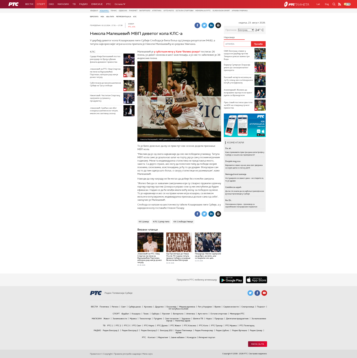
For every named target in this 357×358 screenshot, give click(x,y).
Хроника (148, 306)
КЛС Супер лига (161, 221)
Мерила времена (187, 306)
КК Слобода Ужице (183, 221)
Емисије (97, 4)
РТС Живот (175, 325)
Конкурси (191, 337)
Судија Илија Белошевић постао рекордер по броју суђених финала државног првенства (105, 59)
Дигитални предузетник (237, 318)
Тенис (114, 10)
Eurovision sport (221, 10)
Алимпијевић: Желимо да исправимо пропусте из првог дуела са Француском (238, 93)
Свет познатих (172, 318)
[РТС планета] (296, 4)
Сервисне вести (231, 306)
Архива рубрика (240, 10)
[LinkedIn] (211, 25)
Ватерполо (144, 10)
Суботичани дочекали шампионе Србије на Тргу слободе (105, 84)
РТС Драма (162, 325)
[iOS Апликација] (245, 125)
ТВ (74, 4)
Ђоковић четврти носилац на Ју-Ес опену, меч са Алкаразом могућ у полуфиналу (238, 80)
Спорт (41, 4)
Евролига (94, 17)
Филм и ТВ (198, 318)
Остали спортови (184, 10)
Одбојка (123, 10)
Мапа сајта (257, 344)
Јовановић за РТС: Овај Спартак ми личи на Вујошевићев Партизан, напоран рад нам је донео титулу (105, 73)
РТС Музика (231, 325)
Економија (171, 306)
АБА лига (110, 17)
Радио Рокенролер (204, 330)
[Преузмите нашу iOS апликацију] (256, 279)
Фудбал (94, 10)
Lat (318, 4)
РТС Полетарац (246, 325)
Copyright (107, 354)
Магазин (63, 4)
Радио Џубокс (222, 330)
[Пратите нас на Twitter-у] (250, 293)
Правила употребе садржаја (127, 354)
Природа (218, 318)
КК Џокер (144, 221)
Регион (115, 306)
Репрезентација (123, 17)
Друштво (159, 306)
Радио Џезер (256, 330)
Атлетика (156, 10)
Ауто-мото (168, 10)
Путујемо (158, 318)
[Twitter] (204, 25)
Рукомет (133, 10)
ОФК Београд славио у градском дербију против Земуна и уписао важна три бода (236, 55)
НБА (102, 17)
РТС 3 (127, 325)
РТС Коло (203, 325)
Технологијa (145, 318)
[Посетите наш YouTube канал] (264, 293)
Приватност (96, 354)
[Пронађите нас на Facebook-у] (257, 293)
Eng (327, 4)
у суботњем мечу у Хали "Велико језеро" (177, 51)
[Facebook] (197, 25)
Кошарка (104, 10)
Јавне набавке (177, 337)
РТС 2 (118, 325)
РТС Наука (149, 325)
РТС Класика (190, 325)
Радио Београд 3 (149, 330)
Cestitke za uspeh (233, 187)
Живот (106, 318)
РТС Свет (136, 325)
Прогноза (230, 29)
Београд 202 (166, 330)
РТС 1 (110, 325)
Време (217, 306)
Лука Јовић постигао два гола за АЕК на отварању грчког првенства (238, 105)
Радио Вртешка (239, 330)
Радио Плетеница (183, 330)
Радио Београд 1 (111, 330)
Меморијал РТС (203, 10)
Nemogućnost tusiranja (235, 174)
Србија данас (135, 306)
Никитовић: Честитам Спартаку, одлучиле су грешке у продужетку (105, 98)
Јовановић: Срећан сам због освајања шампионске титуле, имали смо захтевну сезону (104, 111)
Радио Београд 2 (130, 330)
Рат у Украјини (205, 306)
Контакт (152, 337)
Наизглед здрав (182, 320)
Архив (178, 332)
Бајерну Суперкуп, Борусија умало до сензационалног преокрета (237, 67)
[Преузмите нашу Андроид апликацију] (231, 279)
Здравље (185, 318)
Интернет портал (207, 337)
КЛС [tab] (92, 51)
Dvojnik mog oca (232, 161)
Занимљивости (120, 318)
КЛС (135, 17)
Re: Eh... (228, 200)
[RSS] (339, 4)
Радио (83, 4)
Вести (29, 4)
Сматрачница (247, 306)
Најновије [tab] (229, 37)
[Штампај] (218, 25)
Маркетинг (163, 337)
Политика (104, 306)
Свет (123, 306)
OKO (51, 4)
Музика (133, 318)
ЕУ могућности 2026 (178, 309)
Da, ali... (228, 148)
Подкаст (261, 306)
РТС (108, 4)
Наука (209, 318)
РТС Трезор (217, 325)
